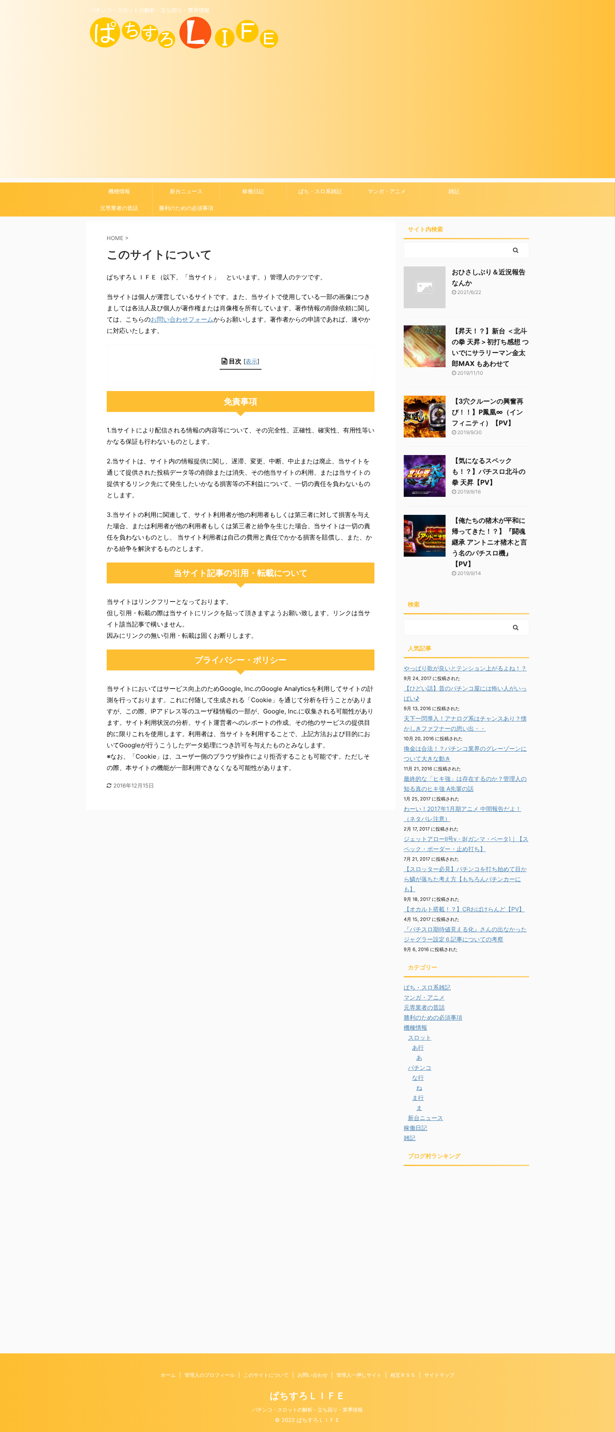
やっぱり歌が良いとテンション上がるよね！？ (465, 668)
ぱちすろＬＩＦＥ (307, 1395)
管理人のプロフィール (209, 1375)
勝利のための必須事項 (186, 208)
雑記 (453, 191)
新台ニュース (186, 191)
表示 (251, 361)
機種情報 (119, 191)
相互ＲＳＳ (402, 1375)
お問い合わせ (312, 1375)
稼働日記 (253, 191)
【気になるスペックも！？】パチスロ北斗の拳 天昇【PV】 (488, 471)
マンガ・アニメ (387, 191)
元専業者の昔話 (119, 208)
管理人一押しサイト (359, 1375)
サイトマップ (439, 1375)
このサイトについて (266, 1375)
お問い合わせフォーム (182, 319)
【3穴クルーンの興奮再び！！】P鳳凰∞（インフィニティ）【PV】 (487, 412)
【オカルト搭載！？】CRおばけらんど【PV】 (464, 909)
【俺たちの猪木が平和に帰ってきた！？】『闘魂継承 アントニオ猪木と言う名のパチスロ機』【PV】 (489, 542)
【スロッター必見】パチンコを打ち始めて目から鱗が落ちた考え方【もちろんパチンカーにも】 (465, 878)
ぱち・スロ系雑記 (320, 191)
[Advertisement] (307, 119)
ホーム (168, 1375)
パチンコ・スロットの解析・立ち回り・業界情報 (307, 1409)
